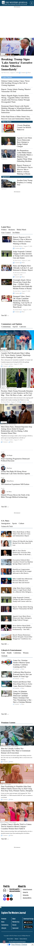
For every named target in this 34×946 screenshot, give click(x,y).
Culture (21, 523)
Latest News (6, 227)
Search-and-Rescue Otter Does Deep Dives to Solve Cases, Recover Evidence (22, 684)
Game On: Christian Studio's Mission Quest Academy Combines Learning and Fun (21, 663)
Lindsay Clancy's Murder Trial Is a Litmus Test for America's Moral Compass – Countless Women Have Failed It (16, 826)
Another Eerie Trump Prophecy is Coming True (24, 182)
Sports (14, 523)
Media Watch (21, 230)
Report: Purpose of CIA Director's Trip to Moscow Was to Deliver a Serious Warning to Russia (25, 169)
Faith (3, 653)
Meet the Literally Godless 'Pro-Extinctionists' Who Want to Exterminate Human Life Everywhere (15, 751)
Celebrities (17, 653)
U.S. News (5, 521)
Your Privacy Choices (19, 944)
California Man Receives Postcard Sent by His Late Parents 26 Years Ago (22, 674)
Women (26, 653)
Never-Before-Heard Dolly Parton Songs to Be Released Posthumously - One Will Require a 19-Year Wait (22, 628)
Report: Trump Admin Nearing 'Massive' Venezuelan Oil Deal (16, 90)
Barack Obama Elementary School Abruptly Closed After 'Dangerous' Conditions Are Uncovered (22, 638)
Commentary (6, 327)
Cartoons (22, 327)
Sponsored (15, 928)
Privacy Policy (10, 938)
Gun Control (6, 233)
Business (11, 230)
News (2, 922)
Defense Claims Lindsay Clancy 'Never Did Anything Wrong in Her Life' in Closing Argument (15, 83)
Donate (14, 925)
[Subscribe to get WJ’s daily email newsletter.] (5, 891)
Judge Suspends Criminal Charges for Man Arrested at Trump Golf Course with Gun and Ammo (23, 255)
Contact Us (25, 892)
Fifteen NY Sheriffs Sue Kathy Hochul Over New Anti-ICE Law (23, 543)
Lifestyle (3, 928)
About (13, 919)
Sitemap (16, 938)
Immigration (5, 523)
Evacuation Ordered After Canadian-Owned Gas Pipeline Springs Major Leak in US (23, 562)
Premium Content (8, 723)
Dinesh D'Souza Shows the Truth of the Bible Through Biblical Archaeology (15, 496)
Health (9, 653)
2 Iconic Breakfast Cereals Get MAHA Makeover (24, 127)
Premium (3, 919)
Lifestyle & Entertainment (11, 650)
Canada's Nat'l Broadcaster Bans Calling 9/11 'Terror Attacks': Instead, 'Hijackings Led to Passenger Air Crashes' (15, 355)
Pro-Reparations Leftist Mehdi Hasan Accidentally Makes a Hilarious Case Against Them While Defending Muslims (24, 155)
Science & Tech (7, 526)
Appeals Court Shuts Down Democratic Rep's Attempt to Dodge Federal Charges (24, 142)
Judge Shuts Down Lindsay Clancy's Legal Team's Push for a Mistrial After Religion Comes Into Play (22, 591)
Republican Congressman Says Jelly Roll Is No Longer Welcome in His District (22, 571)
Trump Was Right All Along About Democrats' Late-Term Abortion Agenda (15, 472)
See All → (5, 315)
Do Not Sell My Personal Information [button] (17, 941)
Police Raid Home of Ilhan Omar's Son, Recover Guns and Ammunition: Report (15, 118)
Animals (4, 656)
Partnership (26, 895)
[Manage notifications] (4, 941)
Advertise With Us (27, 898)
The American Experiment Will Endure (15, 484)
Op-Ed (15, 327)
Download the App (28, 919)
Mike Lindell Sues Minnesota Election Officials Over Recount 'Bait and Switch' (22, 580)
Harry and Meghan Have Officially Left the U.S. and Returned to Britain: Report (23, 268)
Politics (4, 230)
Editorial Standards (27, 889)
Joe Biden (16, 233)
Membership (15, 922)
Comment (23, 72)
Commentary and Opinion (11, 324)
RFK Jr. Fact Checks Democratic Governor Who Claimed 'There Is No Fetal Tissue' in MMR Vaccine (22, 553)
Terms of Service (23, 938)
